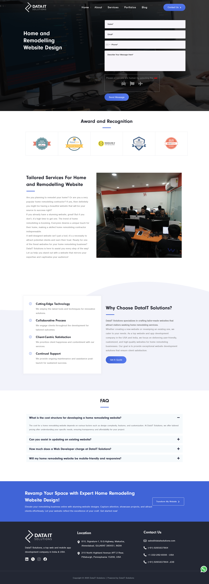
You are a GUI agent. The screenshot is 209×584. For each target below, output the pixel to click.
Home (85, 7)
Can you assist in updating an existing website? (60, 439)
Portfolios (130, 7)
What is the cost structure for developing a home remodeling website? (75, 417)
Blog (144, 7)
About (98, 7)
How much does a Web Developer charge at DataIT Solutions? (70, 449)
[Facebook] (45, 559)
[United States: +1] (108, 44)
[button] (104, 417)
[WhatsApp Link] (204, 570)
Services (113, 7)
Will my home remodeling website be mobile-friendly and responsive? (75, 458)
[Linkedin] (27, 559)
